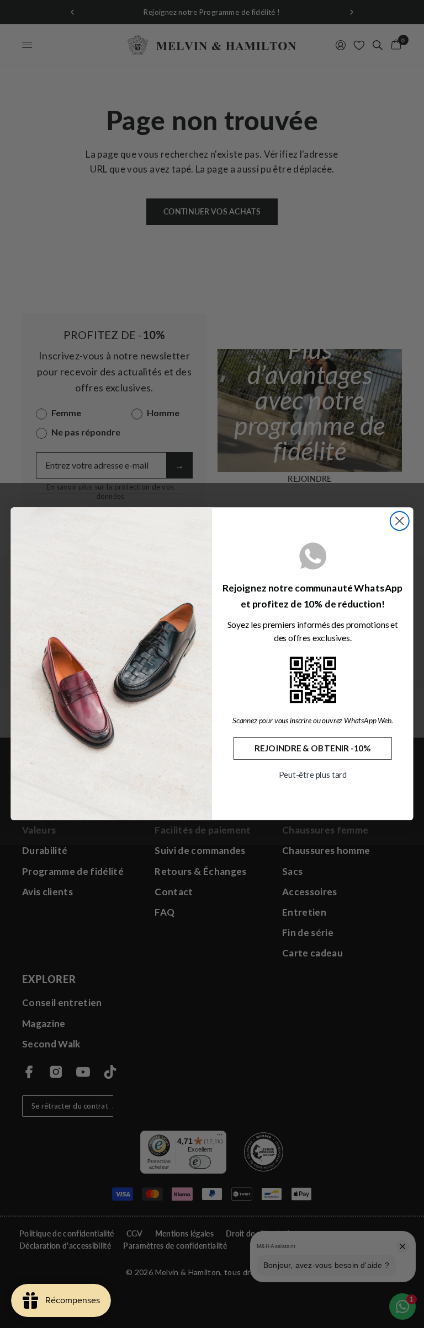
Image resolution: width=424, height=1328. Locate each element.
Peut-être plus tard (313, 774)
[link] (313, 680)
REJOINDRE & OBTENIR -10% (313, 749)
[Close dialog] (399, 521)
